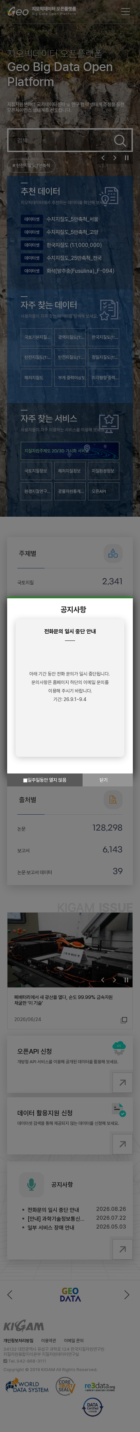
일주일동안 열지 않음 (47, 780)
